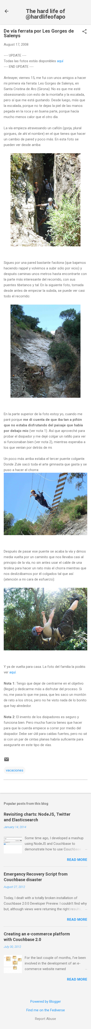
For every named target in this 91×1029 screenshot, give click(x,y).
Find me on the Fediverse (45, 1010)
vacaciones (14, 770)
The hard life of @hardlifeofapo (45, 14)
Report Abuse (45, 1019)
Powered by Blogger (45, 1001)
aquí (60, 61)
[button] (84, 32)
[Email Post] (6, 761)
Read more (77, 860)
